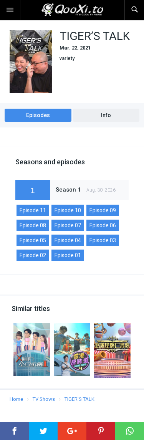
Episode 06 (102, 225)
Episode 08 (33, 225)
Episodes (38, 115)
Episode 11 (33, 210)
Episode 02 (33, 255)
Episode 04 (68, 240)
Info (106, 115)
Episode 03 (102, 240)
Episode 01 (68, 255)
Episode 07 (68, 225)
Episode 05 (33, 240)
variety (67, 58)
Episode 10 (68, 210)
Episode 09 (102, 210)
